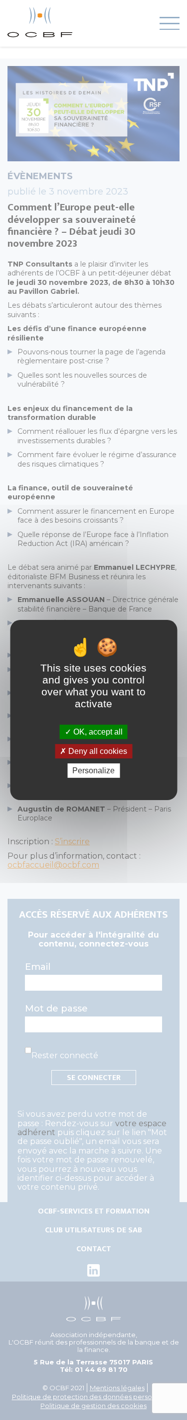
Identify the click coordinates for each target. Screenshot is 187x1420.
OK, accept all (97, 732)
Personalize (93, 770)
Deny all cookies (96, 751)
